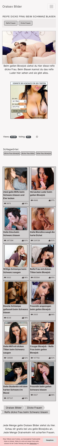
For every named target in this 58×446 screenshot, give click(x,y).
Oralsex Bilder (12, 6)
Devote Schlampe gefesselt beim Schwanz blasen (15, 309)
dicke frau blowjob (11, 153)
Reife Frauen (10, 23)
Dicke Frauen (25, 23)
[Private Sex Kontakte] (29, 99)
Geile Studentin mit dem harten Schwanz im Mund (15, 389)
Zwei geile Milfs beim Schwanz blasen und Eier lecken (14, 195)
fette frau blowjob (43, 153)
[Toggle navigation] (51, 6)
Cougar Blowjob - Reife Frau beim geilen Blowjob (42, 349)
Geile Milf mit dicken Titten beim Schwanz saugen (14, 349)
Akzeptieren (50, 440)
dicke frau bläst (28, 153)
